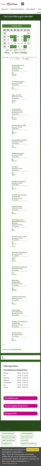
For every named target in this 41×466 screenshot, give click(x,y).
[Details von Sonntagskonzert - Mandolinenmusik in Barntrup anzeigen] (14, 229)
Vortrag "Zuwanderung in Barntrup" (19, 322)
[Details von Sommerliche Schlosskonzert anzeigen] (14, 118)
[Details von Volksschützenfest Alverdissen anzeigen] (14, 74)
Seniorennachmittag (18, 297)
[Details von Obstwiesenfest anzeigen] (14, 212)
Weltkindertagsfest (18, 153)
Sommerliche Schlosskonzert (17, 110)
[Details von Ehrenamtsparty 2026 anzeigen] (14, 132)
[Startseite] (9, 5)
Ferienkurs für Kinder (19, 236)
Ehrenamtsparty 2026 (19, 125)
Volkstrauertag (17, 333)
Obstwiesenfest (17, 206)
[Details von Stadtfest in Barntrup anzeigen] (14, 187)
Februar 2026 (16, 26)
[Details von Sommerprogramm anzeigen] (14, 88)
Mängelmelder (10, 413)
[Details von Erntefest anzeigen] (14, 174)
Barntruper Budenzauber (16, 281)
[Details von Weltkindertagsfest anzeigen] (14, 159)
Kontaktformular (11, 398)
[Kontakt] (3, 417)
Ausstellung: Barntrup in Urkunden (19, 195)
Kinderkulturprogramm (19, 140)
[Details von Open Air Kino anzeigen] (14, 102)
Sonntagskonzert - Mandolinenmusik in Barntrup (19, 221)
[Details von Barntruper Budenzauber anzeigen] (14, 289)
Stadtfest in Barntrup (19, 181)
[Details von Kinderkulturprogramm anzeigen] (14, 146)
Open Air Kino (16, 95)
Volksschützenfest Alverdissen (18, 66)
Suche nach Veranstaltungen (12, 349)
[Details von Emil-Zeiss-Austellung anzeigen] (14, 259)
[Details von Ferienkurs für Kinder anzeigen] (14, 244)
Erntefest (15, 167)
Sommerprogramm (18, 81)
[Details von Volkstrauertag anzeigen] (14, 339)
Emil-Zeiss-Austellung (19, 252)
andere (27, 59)
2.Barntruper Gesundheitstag (17, 311)
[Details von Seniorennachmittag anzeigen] (14, 303)
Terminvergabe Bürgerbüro (16, 406)
